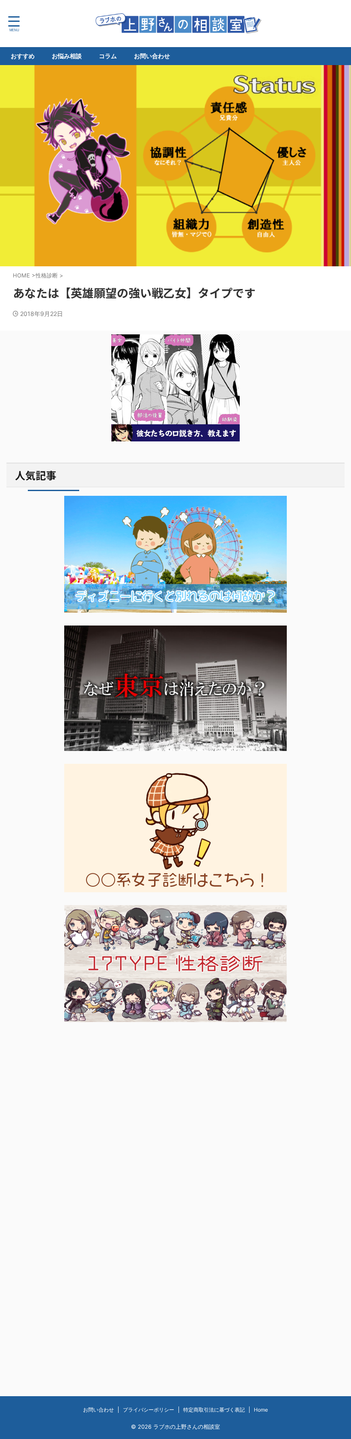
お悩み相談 (67, 56)
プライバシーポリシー (148, 1409)
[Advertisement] (175, 1108)
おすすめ (23, 56)
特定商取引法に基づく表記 (214, 1409)
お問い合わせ (152, 56)
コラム (108, 56)
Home (261, 1409)
